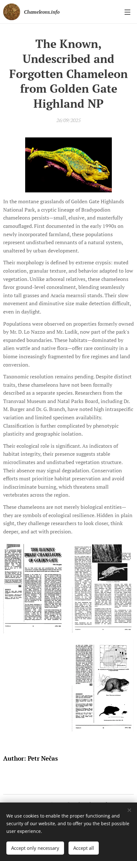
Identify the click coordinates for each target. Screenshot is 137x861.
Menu (127, 11)
